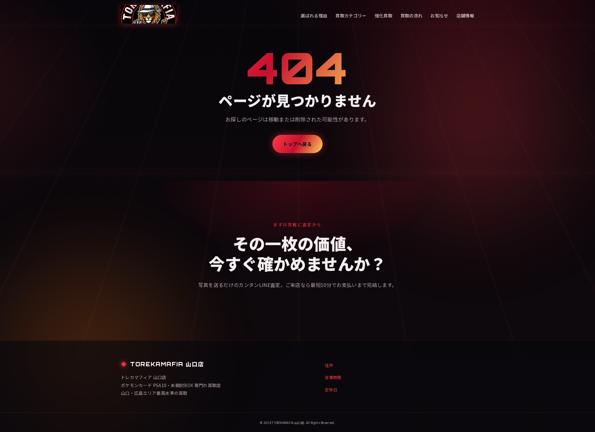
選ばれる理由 (314, 15)
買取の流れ (411, 15)
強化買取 (383, 15)
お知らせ (439, 15)
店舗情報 (465, 15)
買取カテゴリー (350, 15)
